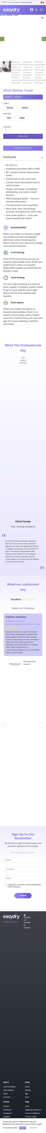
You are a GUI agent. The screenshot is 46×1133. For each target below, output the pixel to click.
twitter (6, 1106)
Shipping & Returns (33, 1110)
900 (9, 118)
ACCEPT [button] (22, 1128)
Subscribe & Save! (23, 148)
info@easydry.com (11, 922)
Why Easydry (8, 1090)
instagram (7, 1113)
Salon (27, 1087)
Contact (6, 1097)
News (5, 1094)
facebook (7, 1110)
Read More (33, 1128)
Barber (28, 1090)
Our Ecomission (9, 1087)
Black (10, 108)
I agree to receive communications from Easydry (24, 886)
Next (44, 39)
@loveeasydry (26, 2)
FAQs (27, 1106)
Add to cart (23, 136)
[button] (42, 18)
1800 (22, 118)
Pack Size (7, 114)
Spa (26, 1094)
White (25, 108)
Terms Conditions (32, 1113)
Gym (27, 1097)
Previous (2, 39)
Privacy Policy (31, 1117)
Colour (6, 103)
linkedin (6, 1117)
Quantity (6, 127)
